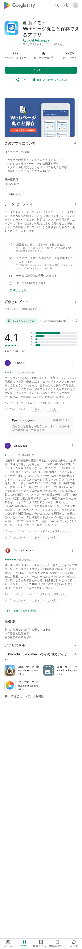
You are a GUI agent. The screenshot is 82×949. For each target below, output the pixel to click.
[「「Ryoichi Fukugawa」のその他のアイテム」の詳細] (75, 654)
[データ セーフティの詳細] (18, 290)
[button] (52, 57)
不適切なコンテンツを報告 (24, 696)
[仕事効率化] (14, 194)
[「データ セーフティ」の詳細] (75, 204)
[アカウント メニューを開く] (75, 5)
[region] (41, 55)
